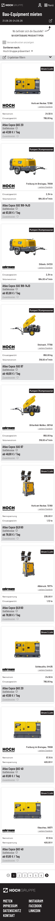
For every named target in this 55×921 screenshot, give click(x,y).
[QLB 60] (27, 500)
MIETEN (7, 901)
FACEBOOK (35, 906)
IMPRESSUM (10, 906)
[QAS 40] (27, 741)
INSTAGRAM (36, 901)
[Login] (40, 5)
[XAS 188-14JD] (27, 178)
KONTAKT (9, 915)
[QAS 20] (27, 97)
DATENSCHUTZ (12, 911)
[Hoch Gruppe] (12, 5)
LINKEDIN (34, 911)
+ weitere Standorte (45, 106)
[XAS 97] (27, 339)
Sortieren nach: (11, 47)
